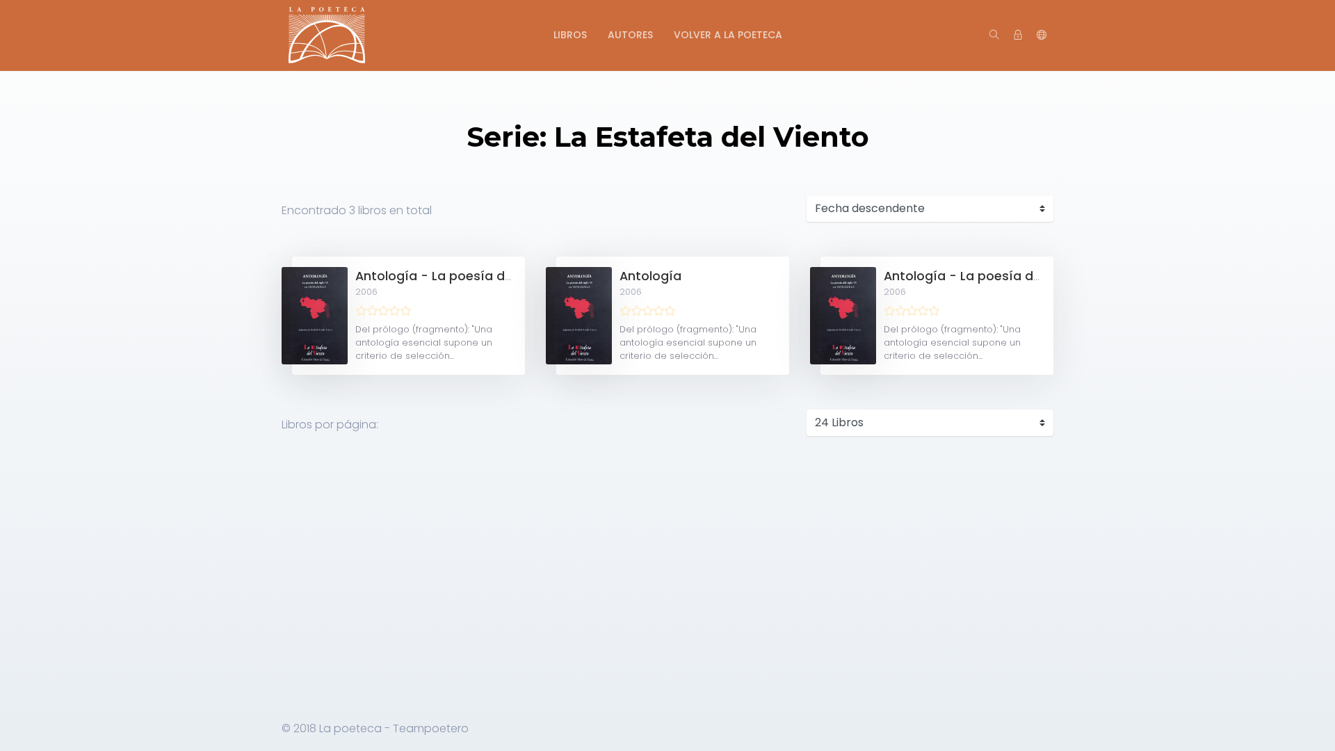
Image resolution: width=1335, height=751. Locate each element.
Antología (650, 276)
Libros (570, 35)
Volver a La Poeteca (728, 35)
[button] (1041, 35)
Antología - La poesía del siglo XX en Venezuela (504, 276)
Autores (630, 35)
